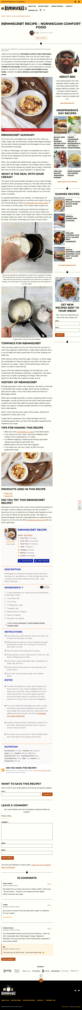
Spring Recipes (57, 6)
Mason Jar (8, 493)
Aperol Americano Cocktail (71, 218)
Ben (38, 32)
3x (48, 587)
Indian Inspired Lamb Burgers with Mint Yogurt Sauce (73, 254)
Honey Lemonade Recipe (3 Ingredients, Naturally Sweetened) (74, 142)
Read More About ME (67, 103)
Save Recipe (47, 794)
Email (3, 791)
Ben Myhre (28, 535)
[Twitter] (79, 2)
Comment (5, 822)
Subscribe (59, 335)
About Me (32, 6)
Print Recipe (43, 561)
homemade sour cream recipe (36, 203)
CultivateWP (77, 1006)
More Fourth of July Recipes (67, 181)
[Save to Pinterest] (79, 501)
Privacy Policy (65, 1006)
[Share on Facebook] (79, 505)
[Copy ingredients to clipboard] (22, 587)
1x (42, 587)
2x (45, 587)
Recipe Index (43, 6)
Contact (69, 6)
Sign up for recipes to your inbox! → (13, 1)
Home (3, 16)
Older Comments (8, 959)
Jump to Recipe (41, 38)
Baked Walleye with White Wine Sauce (73, 203)
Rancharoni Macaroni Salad (74, 173)
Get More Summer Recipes (67, 265)
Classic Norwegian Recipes (21, 16)
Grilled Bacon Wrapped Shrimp (59, 174)
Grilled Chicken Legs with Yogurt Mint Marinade (72, 237)
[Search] (44, 10)
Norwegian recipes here (36, 520)
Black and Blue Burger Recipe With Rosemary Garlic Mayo (60, 142)
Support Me (33, 10)
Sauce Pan (8, 496)
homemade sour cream (25, 432)
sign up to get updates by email (42, 770)
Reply (49, 884)
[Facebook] (75, 2)
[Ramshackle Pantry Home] (14, 8)
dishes (8, 16)
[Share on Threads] (79, 508)
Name (3, 843)
